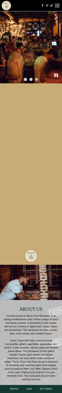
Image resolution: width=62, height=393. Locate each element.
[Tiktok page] (51, 5)
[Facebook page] (42, 5)
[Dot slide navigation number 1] (25, 79)
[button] (59, 81)
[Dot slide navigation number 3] (36, 79)
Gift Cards (46, 389)
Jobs (29, 389)
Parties (14, 389)
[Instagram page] (47, 5)
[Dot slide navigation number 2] (31, 79)
